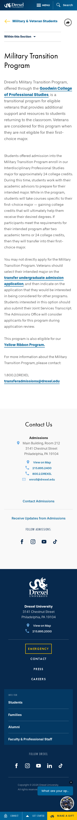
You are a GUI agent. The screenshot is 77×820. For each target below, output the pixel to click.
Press (38, 669)
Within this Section (17, 36)
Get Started (39, 815)
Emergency (38, 649)
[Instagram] (33, 541)
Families (15, 715)
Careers (38, 679)
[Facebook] (22, 541)
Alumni (14, 727)
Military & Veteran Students (34, 21)
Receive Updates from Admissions (39, 518)
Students (15, 702)
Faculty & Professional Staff (30, 739)
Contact (38, 659)
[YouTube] (44, 541)
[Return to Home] (14, 5)
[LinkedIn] (49, 765)
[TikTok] (55, 541)
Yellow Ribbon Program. (24, 345)
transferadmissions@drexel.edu (32, 381)
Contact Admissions (38, 501)
